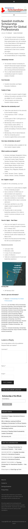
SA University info (6, 436)
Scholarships (11, 319)
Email (3, 373)
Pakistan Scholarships (13, 317)
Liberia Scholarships (13, 313)
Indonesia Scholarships (13, 311)
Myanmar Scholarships (13, 315)
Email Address (5, 398)
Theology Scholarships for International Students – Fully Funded (14, 464)
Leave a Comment (17, 33)
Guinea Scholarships (18, 310)
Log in (14, 523)
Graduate (10, 310)
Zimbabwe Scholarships (14, 324)
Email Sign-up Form (16, 469)
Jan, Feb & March (11, 304)
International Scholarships (14, 9)
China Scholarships (18, 306)
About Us (3, 479)
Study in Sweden (18, 329)
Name (3, 366)
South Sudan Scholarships (14, 320)
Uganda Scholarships (13, 322)
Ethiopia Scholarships (13, 308)
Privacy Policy (4, 489)
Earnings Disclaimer (6, 486)
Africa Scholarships (21, 304)
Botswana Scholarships (7, 306)
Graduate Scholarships (13, 327)
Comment (4, 349)
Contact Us (4, 483)
